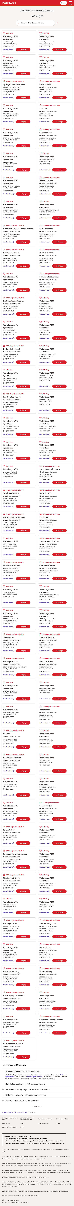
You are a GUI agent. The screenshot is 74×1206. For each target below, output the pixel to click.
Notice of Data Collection (45, 1119)
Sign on (63, 3)
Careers (58, 1123)
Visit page (23, 49)
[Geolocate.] (57, 23)
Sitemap (22, 1123)
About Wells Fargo (43, 1123)
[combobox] (37, 23)
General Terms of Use (62, 1119)
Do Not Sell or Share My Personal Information (26, 1118)
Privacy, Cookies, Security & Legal (10, 1118)
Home (22, 1127)
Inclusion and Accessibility (9, 1127)
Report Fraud (6, 1123)
